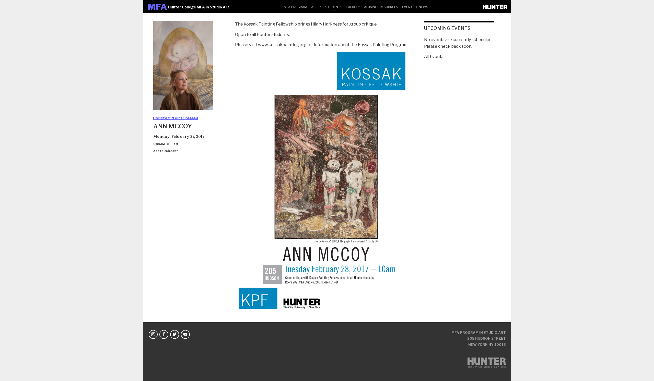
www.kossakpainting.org (282, 44)
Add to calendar (165, 151)
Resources (389, 7)
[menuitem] (295, 7)
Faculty (353, 7)
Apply (316, 7)
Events (408, 7)
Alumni (370, 7)
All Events (433, 56)
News (423, 7)
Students (333, 7)
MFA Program (295, 7)
